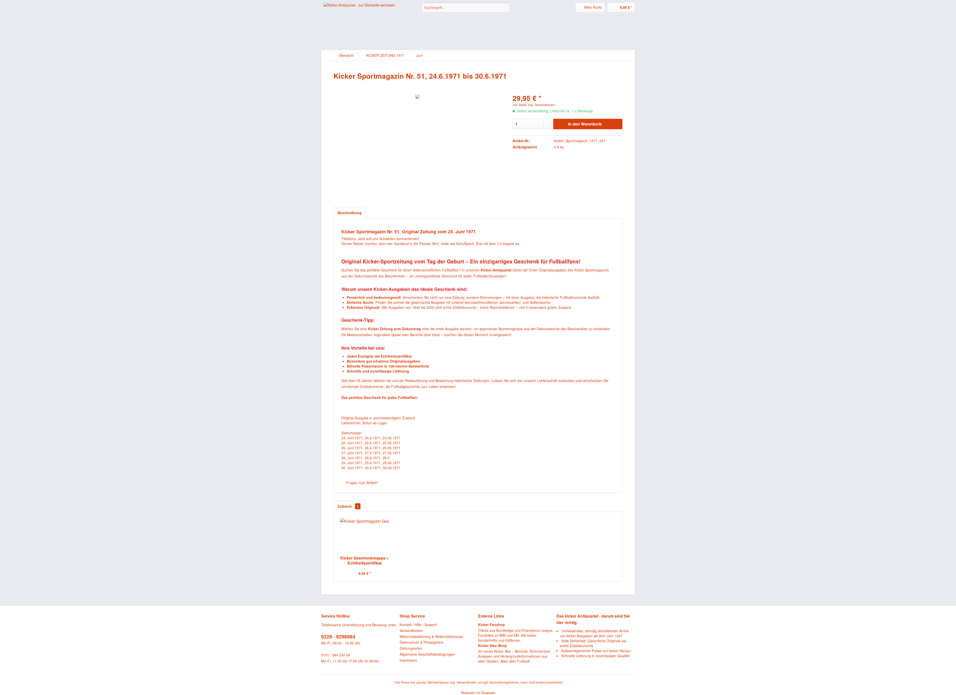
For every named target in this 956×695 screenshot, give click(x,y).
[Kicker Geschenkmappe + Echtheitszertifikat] (364, 535)
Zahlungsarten (411, 648)
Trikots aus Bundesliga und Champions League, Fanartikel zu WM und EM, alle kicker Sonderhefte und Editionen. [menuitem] (515, 632)
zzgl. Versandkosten (541, 105)
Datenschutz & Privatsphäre (421, 642)
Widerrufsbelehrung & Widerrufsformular (431, 636)
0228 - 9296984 (338, 636)
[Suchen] (505, 7)
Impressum (408, 660)
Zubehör (348, 506)
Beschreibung (349, 212)
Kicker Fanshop (491, 624)
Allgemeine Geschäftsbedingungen (427, 654)
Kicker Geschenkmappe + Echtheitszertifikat (364, 561)
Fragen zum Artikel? (361, 482)
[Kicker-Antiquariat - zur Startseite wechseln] (359, 11)
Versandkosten (411, 630)
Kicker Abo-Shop (492, 645)
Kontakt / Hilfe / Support (418, 624)
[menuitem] (466, 7)
